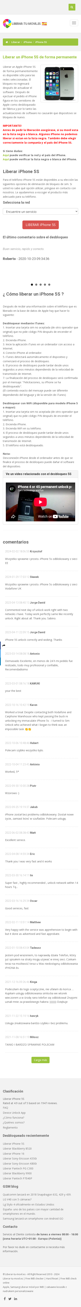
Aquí (6, 155)
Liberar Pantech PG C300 (18, 1168)
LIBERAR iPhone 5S (41, 224)
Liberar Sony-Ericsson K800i (20, 1163)
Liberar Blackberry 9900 (17, 1173)
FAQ (5, 1107)
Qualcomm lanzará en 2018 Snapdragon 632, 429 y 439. (37, 1194)
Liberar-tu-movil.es (13, 1278)
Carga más (40, 1060)
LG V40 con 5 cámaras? (17, 1199)
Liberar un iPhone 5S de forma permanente (40, 57)
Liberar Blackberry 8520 (17, 1148)
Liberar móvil (28, 1287)
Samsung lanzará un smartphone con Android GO (33, 1218)
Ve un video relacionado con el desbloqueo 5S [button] (38, 474)
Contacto (10, 1227)
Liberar (15, 42)
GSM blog (10, 1186)
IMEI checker (37, 1278)
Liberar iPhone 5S (13, 1143)
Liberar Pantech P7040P (17, 1178)
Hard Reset (52, 1278)
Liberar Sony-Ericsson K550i (20, 1158)
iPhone (28, 42)
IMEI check (71, 1278)
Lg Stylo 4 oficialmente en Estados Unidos (28, 1204)
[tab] (40, 474)
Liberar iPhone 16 (13, 1153)
